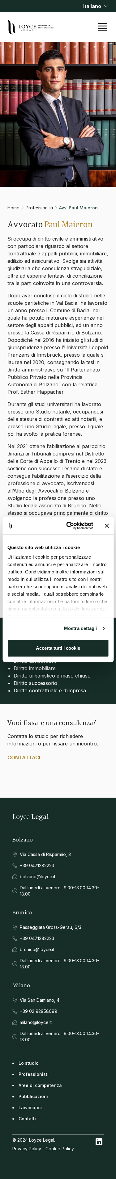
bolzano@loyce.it (37, 876)
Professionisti (39, 207)
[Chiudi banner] (107, 525)
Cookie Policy (59, 1148)
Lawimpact (30, 1107)
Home (13, 207)
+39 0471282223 (37, 865)
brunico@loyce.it (37, 949)
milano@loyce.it (36, 1022)
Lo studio (29, 1063)
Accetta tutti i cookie (58, 648)
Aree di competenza (40, 1085)
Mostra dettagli (80, 628)
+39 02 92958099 (38, 1011)
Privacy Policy (26, 1148)
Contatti (27, 1118)
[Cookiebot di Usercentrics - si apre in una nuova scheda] (69, 526)
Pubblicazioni (33, 1096)
